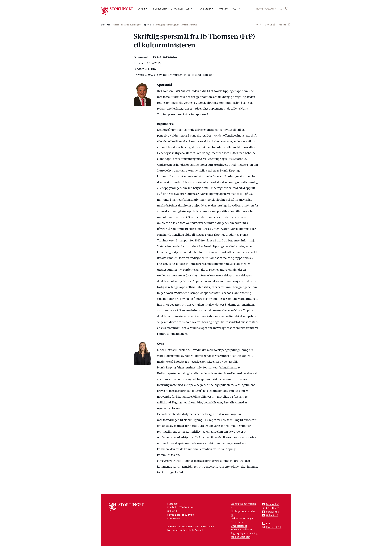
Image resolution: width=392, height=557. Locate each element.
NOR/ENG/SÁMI (265, 8)
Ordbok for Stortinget (242, 518)
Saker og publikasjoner (131, 25)
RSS (268, 523)
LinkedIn (270, 515)
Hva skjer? (204, 8)
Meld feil (283, 24)
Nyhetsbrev (237, 522)
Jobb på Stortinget (240, 536)
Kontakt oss (173, 518)
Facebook (271, 504)
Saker (141, 8)
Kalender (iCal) (273, 527)
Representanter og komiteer (171, 8)
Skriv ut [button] (268, 24)
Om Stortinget (228, 8)
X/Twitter (271, 508)
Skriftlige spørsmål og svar (167, 25)
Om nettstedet (239, 525)
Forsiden (115, 25)
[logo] (117, 11)
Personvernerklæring (242, 529)
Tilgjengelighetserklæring (244, 533)
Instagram (271, 511)
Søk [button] (282, 8)
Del (256, 24)
